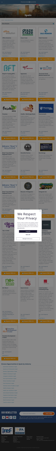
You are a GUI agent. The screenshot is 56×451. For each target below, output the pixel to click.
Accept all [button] (28, 231)
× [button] (40, 210)
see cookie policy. (21, 228)
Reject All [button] (28, 234)
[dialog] (28, 225)
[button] (28, 239)
